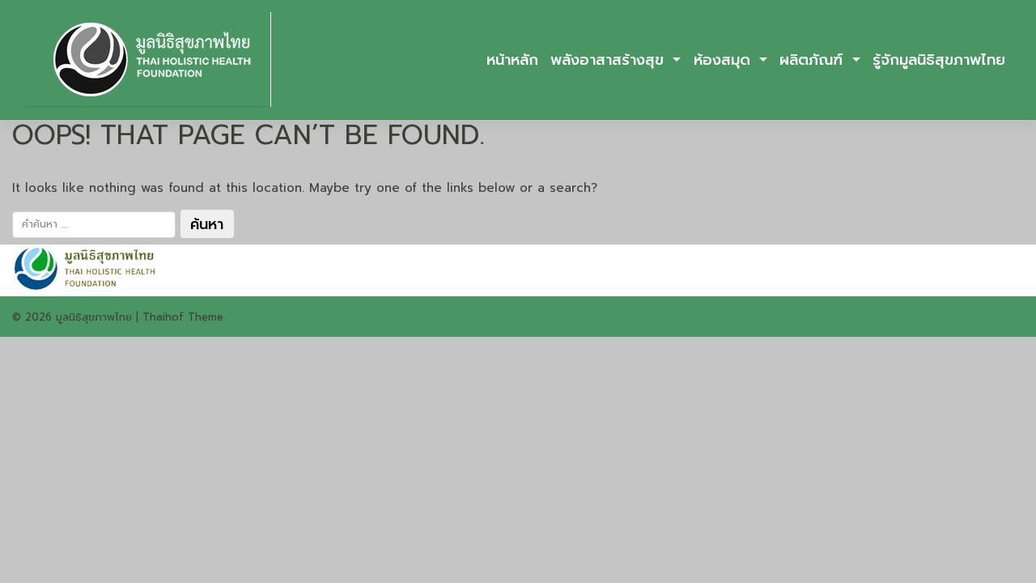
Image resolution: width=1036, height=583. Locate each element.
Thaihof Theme (182, 317)
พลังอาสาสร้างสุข (609, 60)
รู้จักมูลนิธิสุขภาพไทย (939, 60)
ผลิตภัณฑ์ (813, 60)
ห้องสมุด (725, 60)
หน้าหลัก (512, 60)
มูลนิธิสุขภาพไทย (94, 317)
